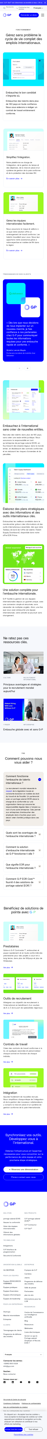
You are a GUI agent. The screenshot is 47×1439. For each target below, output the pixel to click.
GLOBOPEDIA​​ (8, 1270)
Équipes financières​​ (10, 1291)
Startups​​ (6, 1312)
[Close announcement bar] (45, 3)
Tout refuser (33, 1429)
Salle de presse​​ (30, 1288)
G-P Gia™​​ (28, 1229)
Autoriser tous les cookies (13, 1429)
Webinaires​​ (28, 1328)
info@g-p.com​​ (8, 1366)
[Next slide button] (27, 368)
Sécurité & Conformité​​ (12, 1256)
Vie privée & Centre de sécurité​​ (14, 1399)
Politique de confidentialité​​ (31, 1403)
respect (9, 791)
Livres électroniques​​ (32, 1332)
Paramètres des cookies (23, 1434)
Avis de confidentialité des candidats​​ (16, 1411)
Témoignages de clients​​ (12, 1330)
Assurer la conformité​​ (11, 1222)
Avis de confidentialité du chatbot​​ (15, 1407)
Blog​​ (26, 1321)
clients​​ (27, 1278)
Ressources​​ (29, 1325)
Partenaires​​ (29, 1291)
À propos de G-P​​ (30, 1270)
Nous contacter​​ (9, 1374)
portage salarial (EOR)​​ (11, 1219)
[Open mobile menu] (42, 15)
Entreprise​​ (7, 1319)
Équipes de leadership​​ (11, 1299)
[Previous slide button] (19, 368)
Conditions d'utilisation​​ (11, 1403)
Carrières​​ (28, 1274)
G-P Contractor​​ (30, 1225)
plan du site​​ (29, 1295)
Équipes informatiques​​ (12, 1295)
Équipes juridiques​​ (10, 1287)
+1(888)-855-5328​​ (10, 1364)
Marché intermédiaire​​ (11, 1315)
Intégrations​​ (8, 1246)
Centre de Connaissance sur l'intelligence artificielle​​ (34, 1314)
